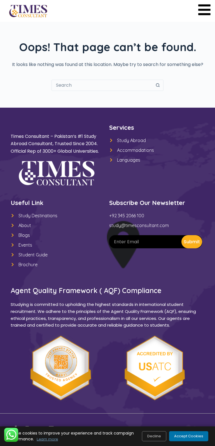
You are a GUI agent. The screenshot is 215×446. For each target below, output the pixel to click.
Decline (154, 436)
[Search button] (157, 85)
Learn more (47, 439)
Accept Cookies (188, 436)
